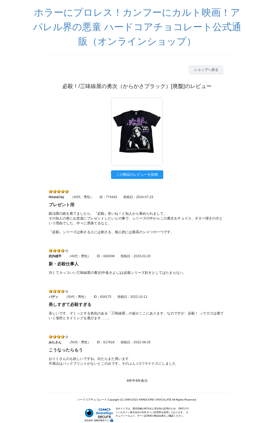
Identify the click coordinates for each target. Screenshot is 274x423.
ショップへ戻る (206, 70)
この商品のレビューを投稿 (137, 174)
